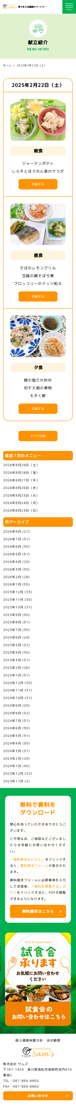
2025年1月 (12, 675)
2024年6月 (12, 728)
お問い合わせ (38, 1096)
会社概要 (53, 1040)
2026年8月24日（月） (21, 503)
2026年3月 (12, 569)
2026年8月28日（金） (21, 472)
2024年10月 (13, 698)
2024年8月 (12, 713)
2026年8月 (12, 531)
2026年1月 (12, 584)
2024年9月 (12, 705)
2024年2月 (12, 758)
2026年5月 (12, 554)
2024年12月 (13, 683)
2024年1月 (12, 766)
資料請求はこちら (38, 911)
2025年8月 (12, 622)
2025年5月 (12, 645)
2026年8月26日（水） (21, 488)
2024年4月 (12, 743)
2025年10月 (13, 607)
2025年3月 (12, 660)
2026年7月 (12, 539)
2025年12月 (13, 592)
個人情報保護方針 (29, 1040)
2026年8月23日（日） (21, 510)
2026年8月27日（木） (21, 480)
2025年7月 (12, 630)
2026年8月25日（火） (21, 495)
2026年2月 (12, 577)
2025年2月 (12, 667)
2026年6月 (12, 546)
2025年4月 (12, 652)
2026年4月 (12, 562)
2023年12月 (13, 773)
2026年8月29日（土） (21, 465)
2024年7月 (12, 721)
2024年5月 (12, 736)
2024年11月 (13, 690)
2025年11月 (13, 599)
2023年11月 (13, 781)
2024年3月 (12, 751)
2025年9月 (12, 615)
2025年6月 (12, 637)
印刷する (38, 184)
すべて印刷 (38, 436)
